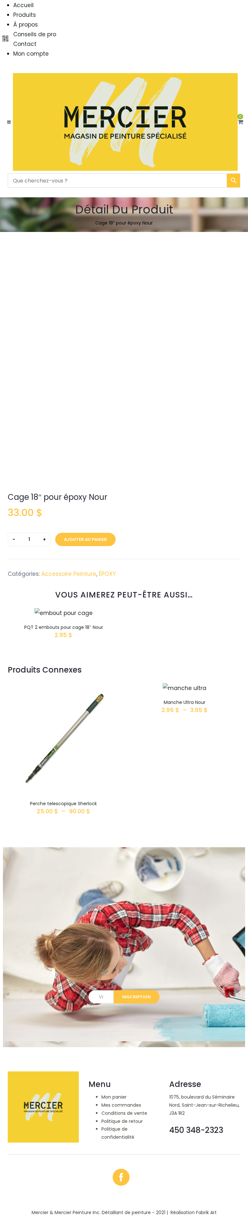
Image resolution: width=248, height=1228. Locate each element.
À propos (25, 24)
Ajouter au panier (85, 539)
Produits (24, 15)
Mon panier (114, 1097)
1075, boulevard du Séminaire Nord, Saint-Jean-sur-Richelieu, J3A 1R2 (204, 1105)
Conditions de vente (124, 1113)
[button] (240, 122)
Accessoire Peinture (68, 574)
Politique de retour (122, 1121)
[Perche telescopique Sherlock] (63, 688)
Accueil (23, 5)
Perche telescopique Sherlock (63, 803)
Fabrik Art (206, 1212)
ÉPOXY (107, 574)
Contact (24, 44)
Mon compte (31, 54)
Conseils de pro (34, 34)
